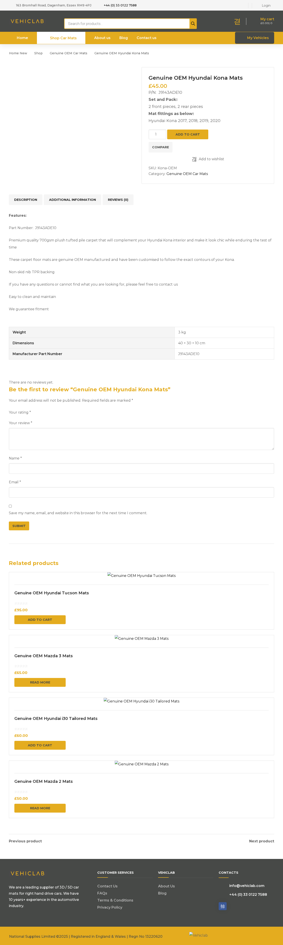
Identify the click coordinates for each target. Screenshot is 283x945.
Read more (40, 682)
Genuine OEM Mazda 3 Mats (43, 655)
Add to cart (188, 134)
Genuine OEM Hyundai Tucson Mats (51, 593)
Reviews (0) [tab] (118, 200)
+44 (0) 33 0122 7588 (120, 5)
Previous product (25, 841)
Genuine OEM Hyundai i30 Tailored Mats (56, 718)
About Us (166, 886)
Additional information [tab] (72, 200)
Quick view (141, 576)
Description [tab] (25, 200)
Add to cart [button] (40, 620)
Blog (162, 893)
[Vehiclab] (27, 21)
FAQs (102, 893)
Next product (261, 841)
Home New (18, 53)
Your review (20, 423)
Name (15, 458)
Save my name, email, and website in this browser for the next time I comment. (78, 513)
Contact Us (107, 886)
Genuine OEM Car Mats (68, 53)
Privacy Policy (109, 907)
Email (15, 482)
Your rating (20, 412)
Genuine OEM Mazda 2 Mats (43, 781)
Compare (160, 147)
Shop (38, 53)
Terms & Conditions (115, 900)
